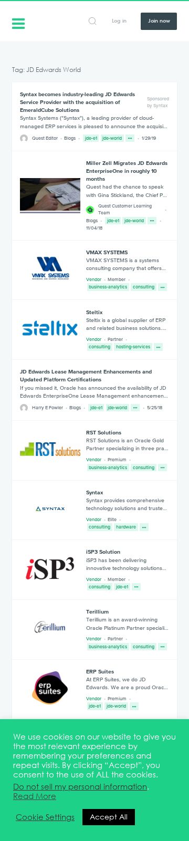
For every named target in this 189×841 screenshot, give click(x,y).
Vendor (93, 279)
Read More (34, 796)
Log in (119, 20)
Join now (159, 20)
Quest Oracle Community (18, 22)
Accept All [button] (109, 817)
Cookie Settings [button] (45, 817)
